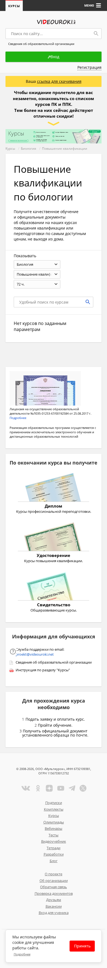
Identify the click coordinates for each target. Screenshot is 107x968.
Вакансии (54, 906)
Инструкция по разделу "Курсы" (43, 669)
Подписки (53, 802)
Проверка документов (54, 893)
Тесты (53, 835)
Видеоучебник (53, 841)
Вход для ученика (54, 912)
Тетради (53, 847)
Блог (54, 860)
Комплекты (53, 809)
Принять (82, 946)
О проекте (53, 873)
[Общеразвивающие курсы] (53, 587)
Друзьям (53, 899)
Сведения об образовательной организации (54, 662)
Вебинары (53, 828)
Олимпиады (53, 822)
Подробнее (22, 954)
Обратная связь (53, 886)
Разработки (54, 854)
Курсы (14, 6)
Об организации (54, 880)
